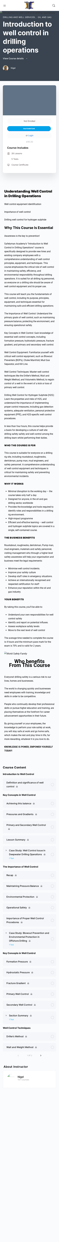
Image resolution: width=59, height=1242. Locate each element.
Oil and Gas (45, 17)
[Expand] (6, 850)
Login (30, 135)
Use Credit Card (29, 129)
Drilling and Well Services (19, 17)
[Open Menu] (4, 5)
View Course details (13, 58)
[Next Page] (41, 1055)
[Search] (53, 5)
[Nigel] (11, 1077)
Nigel (21, 1076)
